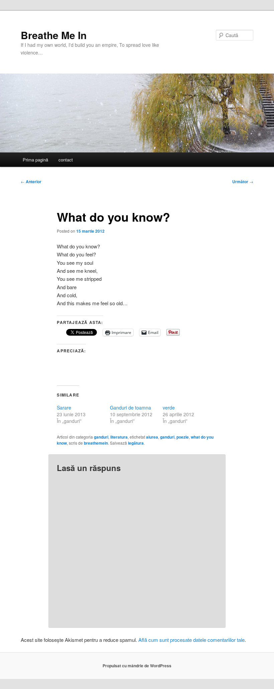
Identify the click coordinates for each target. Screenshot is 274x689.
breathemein (96, 443)
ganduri (101, 437)
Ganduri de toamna (130, 407)
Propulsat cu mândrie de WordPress (137, 666)
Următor (242, 182)
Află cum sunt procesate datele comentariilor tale (191, 639)
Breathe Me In (54, 35)
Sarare (64, 407)
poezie (182, 437)
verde (169, 407)
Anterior (31, 182)
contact (65, 159)
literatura (119, 437)
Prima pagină (35, 159)
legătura (136, 443)
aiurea (152, 437)
